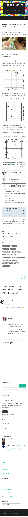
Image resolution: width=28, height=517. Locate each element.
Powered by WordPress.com (10, 513)
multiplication (7, 257)
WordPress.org (5, 473)
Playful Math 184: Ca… (11, 448)
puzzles (17, 263)
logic (14, 251)
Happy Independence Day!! (8, 482)
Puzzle (14, 260)
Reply (6, 312)
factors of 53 (6, 251)
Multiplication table (18, 257)
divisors (14, 245)
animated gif (6, 245)
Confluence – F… (9, 452)
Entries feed (4, 466)
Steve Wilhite (6, 266)
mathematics (6, 254)
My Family (13, 242)
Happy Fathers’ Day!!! (7, 489)
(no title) (4, 485)
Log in (3, 462)
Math (19, 251)
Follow (4, 411)
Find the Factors (14, 5)
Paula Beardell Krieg (10, 442)
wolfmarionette (9, 301)
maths (14, 254)
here (5, 127)
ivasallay (10, 28)
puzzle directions (7, 263)
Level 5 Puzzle (7, 242)
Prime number (7, 260)
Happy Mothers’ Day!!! (7, 496)
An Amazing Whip (15, 438)
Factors (13, 248)
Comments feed (5, 469)
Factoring (5, 248)
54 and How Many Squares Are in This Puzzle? (22, 276)
